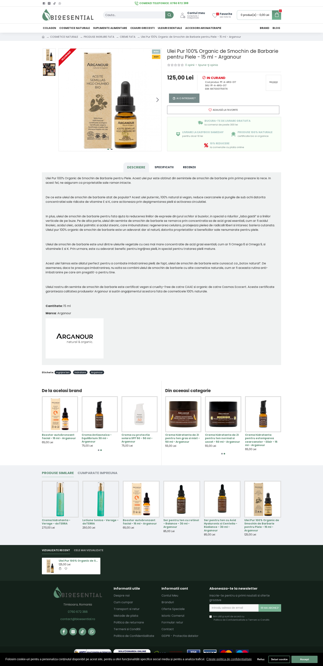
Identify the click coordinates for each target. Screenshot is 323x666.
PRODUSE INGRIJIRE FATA (99, 37)
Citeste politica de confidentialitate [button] (229, 659)
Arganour (97, 372)
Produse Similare (58, 473)
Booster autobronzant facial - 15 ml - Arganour (59, 436)
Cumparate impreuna (97, 473)
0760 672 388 (78, 612)
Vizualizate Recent (56, 550)
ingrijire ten (63, 372)
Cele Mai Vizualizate (88, 550)
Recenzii (189, 167)
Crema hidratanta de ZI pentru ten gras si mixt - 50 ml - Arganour (182, 438)
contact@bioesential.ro (77, 619)
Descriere (136, 167)
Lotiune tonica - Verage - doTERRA (100, 521)
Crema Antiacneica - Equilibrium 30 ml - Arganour (97, 438)
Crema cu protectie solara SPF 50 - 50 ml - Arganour (137, 438)
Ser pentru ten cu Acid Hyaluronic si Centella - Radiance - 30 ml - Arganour (220, 525)
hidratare (80, 372)
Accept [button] (304, 659)
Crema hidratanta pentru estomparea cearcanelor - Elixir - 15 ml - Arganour (261, 440)
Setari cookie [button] (279, 659)
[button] (62, 100)
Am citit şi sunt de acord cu (241, 618)
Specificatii (164, 167)
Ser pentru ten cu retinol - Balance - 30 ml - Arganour (181, 523)
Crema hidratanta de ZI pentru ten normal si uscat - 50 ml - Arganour (222, 438)
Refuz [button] (260, 659)
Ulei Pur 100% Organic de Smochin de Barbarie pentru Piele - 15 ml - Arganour (261, 525)
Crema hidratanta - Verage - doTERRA (56, 521)
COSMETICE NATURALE (64, 37)
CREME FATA (127, 37)
